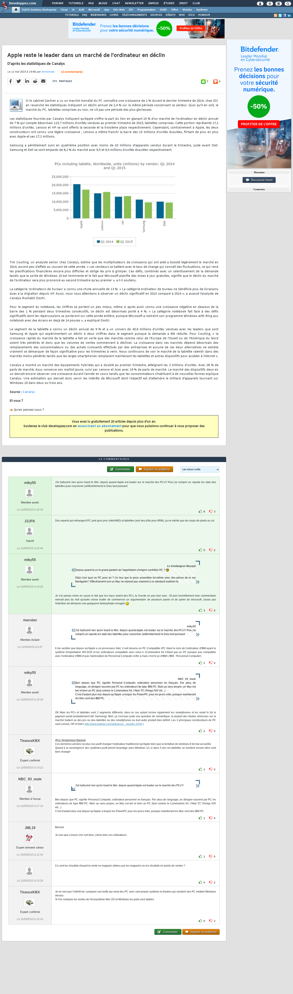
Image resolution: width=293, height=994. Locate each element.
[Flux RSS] (275, 15)
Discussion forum (261, 180)
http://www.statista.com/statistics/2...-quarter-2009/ (113, 724)
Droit (183, 3)
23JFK (30, 521)
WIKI (182, 15)
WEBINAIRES (98, 15)
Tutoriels (75, 3)
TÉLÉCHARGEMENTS (134, 15)
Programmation (146, 9)
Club (196, 3)
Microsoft (94, 9)
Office (174, 9)
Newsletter (133, 3)
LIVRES (114, 15)
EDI (131, 9)
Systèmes (202, 9)
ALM (81, 9)
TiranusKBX (30, 740)
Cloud (64, 9)
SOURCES (156, 15)
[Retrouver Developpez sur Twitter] (280, 15)
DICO (191, 15)
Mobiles (187, 9)
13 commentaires (72, 72)
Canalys (29, 392)
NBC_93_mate (30, 779)
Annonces (47, 72)
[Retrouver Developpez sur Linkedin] (289, 15)
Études (168, 3)
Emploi (153, 3)
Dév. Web (119, 9)
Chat (116, 3)
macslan (30, 620)
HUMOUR (204, 15)
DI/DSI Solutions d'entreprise (39, 9)
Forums (57, 3)
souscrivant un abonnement (100, 426)
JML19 (30, 828)
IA (73, 9)
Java (106, 9)
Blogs (102, 3)
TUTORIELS (72, 15)
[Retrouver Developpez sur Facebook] (284, 15)
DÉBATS (170, 15)
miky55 (30, 483)
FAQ (91, 3)
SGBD (163, 9)
